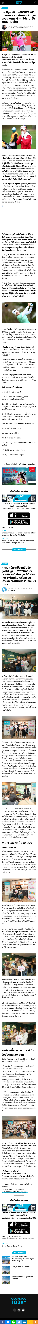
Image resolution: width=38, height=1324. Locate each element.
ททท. (20, 1238)
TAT (21, 1236)
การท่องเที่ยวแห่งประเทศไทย (9, 1238)
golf (16, 1236)
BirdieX (12, 1305)
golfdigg (12, 590)
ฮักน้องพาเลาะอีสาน (29, 1238)
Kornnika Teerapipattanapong (19, 28)
